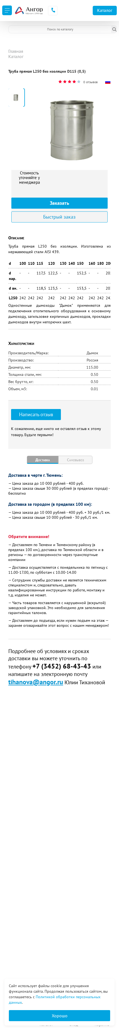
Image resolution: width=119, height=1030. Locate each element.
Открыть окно (21, 76)
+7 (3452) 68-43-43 (61, 666)
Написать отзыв (36, 414)
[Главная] (28, 10)
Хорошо (60, 1015)
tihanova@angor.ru (35, 682)
